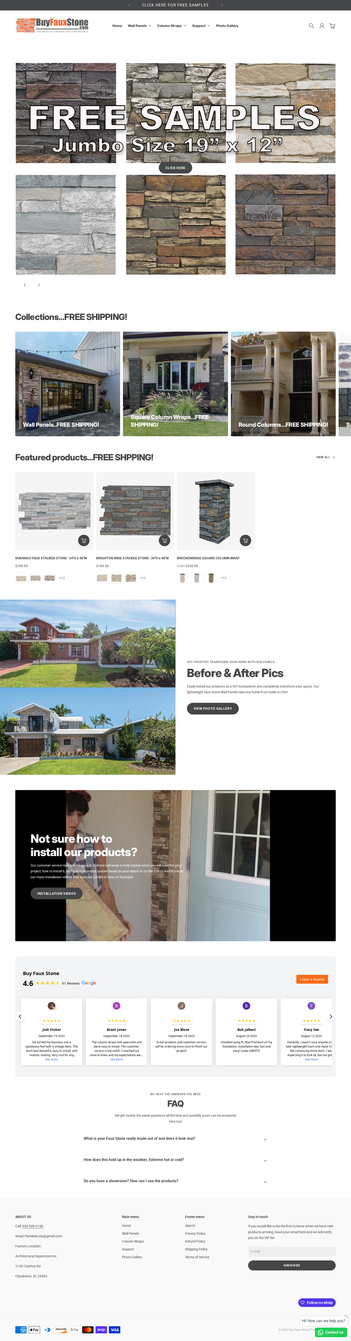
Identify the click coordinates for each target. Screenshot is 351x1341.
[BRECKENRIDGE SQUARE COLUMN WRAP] (216, 453)
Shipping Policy (196, 1191)
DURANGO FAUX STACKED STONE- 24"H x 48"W (51, 500)
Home (126, 1167)
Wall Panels (130, 1175)
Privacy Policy (195, 1175)
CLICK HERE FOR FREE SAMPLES (175, 5)
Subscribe (291, 1207)
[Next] (222, 5)
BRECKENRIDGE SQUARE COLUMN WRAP (208, 500)
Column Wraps (133, 1183)
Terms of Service (197, 1199)
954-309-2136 (32, 1168)
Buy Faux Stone (299, 1271)
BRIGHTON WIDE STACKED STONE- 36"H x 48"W (132, 500)
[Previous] (129, 5)
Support (128, 1191)
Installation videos (56, 835)
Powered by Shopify (323, 1271)
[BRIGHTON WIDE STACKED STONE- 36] (135, 453)
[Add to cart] (84, 482)
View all (323, 399)
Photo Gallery (132, 1199)
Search (190, 1167)
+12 (62, 520)
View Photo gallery (213, 650)
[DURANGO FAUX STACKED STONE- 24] (54, 453)
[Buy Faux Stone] (52, 25)
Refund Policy (195, 1183)
